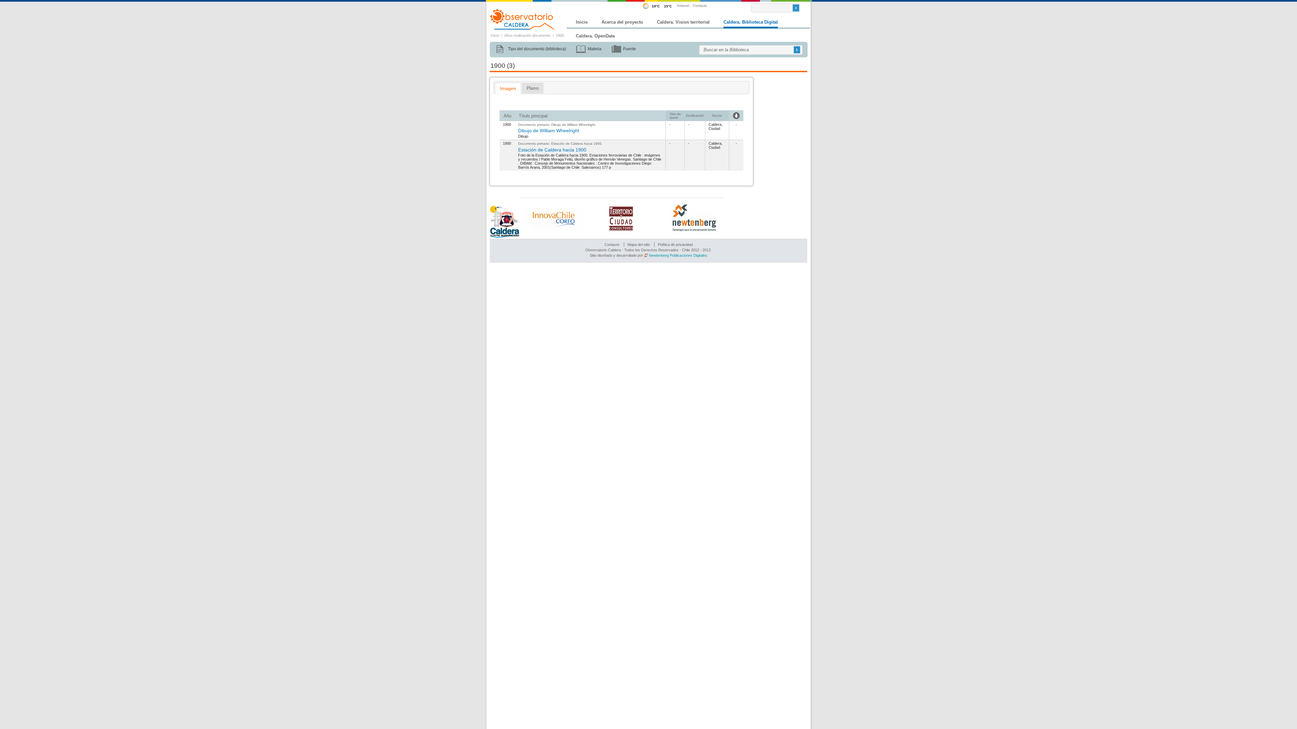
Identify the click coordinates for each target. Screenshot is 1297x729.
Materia (595, 49)
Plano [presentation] (533, 88)
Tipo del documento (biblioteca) (537, 49)
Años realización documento (527, 35)
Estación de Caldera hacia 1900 (576, 143)
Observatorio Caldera (522, 19)
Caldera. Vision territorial (683, 22)
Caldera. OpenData (595, 35)
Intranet (683, 5)
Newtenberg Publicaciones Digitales (678, 255)
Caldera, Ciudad (715, 126)
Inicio (582, 22)
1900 (560, 35)
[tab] (508, 88)
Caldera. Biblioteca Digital (750, 22)
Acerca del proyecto (622, 22)
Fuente (629, 49)
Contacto (700, 5)
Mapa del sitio (639, 245)
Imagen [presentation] (508, 88)
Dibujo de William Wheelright (573, 125)
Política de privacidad (675, 245)
